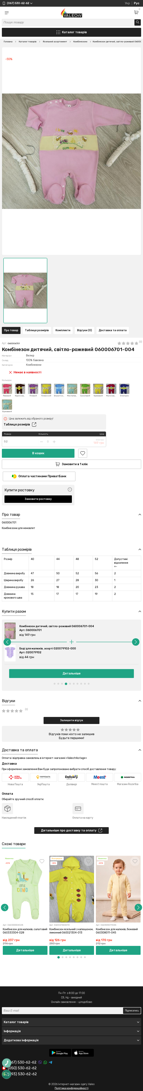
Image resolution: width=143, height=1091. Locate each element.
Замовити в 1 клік (75, 464)
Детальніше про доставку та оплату (68, 830)
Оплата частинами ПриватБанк (42, 476)
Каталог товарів (74, 32)
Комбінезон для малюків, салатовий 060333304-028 (25, 931)
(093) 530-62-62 (22, 1074)
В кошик (38, 453)
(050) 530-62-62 (22, 1068)
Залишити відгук (71, 720)
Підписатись (132, 1010)
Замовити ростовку (38, 499)
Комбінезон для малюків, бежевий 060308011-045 (117, 931)
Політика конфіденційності (71, 1088)
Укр (127, 3)
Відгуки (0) (84, 330)
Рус (136, 3)
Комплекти (62, 330)
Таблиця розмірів (37, 330)
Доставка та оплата (113, 330)
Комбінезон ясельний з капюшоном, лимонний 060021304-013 (71, 931)
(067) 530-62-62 (22, 1062)
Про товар (11, 330)
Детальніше (72, 673)
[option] (25, 290)
